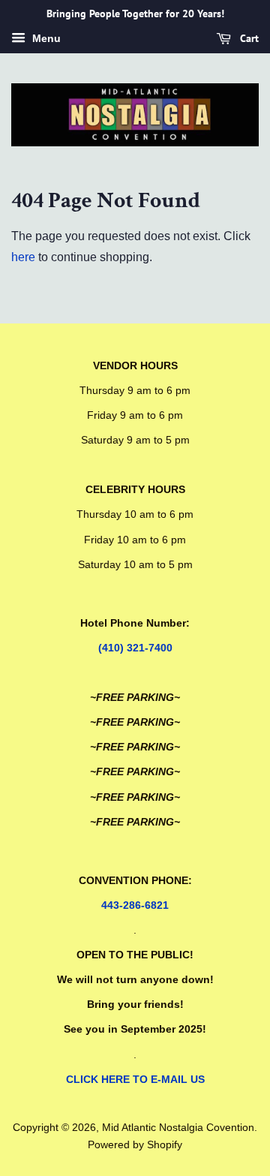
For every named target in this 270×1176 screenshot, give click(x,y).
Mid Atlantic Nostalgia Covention (178, 1127)
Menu (45, 38)
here (23, 257)
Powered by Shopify (135, 1144)
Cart (248, 38)
